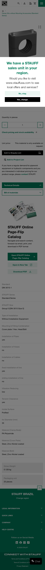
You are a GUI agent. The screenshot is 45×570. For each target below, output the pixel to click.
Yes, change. (22, 99)
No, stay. (22, 93)
